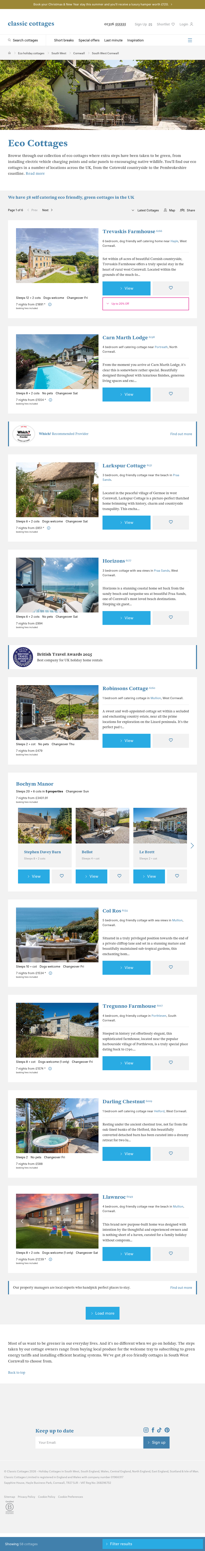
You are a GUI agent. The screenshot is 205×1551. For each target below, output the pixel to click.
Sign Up (141, 24)
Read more (35, 173)
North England (141, 1471)
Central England (120, 1471)
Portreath (161, 347)
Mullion (156, 698)
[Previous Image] (23, 256)
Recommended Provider (63, 434)
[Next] (191, 845)
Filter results (121, 1543)
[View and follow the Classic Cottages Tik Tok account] (159, 1431)
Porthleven (159, 1016)
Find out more (181, 434)
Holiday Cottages (50, 1471)
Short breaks (64, 40)
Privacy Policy (26, 1497)
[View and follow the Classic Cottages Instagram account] (146, 1431)
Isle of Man (191, 1471)
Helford (159, 1111)
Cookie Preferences (70, 1497)
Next (45, 210)
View (129, 288)
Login (184, 24)
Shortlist (164, 24)
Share (191, 210)
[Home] (9, 53)
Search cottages (25, 40)
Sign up (159, 1442)
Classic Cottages (18, 1471)
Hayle (174, 241)
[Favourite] (171, 288)
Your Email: (47, 1443)
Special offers (88, 40)
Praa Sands (162, 570)
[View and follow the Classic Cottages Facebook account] (153, 1431)
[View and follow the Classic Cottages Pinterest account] (167, 1431)
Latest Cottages (148, 210)
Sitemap (9, 1497)
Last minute (113, 40)
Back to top (16, 1372)
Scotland (175, 1471)
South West (71, 1471)
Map (172, 210)
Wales (105, 1471)
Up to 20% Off (120, 303)
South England (90, 1471)
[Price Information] (50, 304)
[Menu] (190, 40)
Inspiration (135, 40)
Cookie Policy (46, 1497)
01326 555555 (115, 24)
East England (160, 1471)
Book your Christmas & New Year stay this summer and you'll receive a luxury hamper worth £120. (101, 4)
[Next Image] (91, 256)
